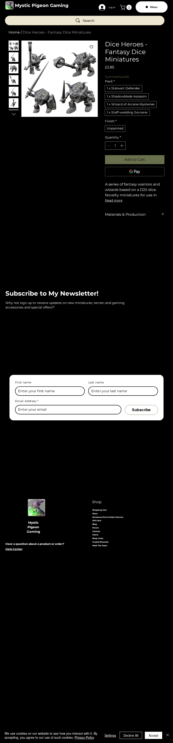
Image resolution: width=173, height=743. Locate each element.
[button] (126, 7)
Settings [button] (110, 735)
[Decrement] (108, 146)
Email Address (27, 401)
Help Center (14, 549)
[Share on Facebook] (108, 230)
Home (14, 32)
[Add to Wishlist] (91, 46)
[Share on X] (133, 230)
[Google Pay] (134, 171)
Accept (153, 735)
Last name (96, 382)
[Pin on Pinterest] (116, 230)
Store (95, 513)
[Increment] (122, 146)
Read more (113, 200)
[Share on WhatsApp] (125, 230)
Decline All (130, 735)
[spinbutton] (115, 146)
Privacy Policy (84, 737)
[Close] (167, 735)
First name (23, 382)
